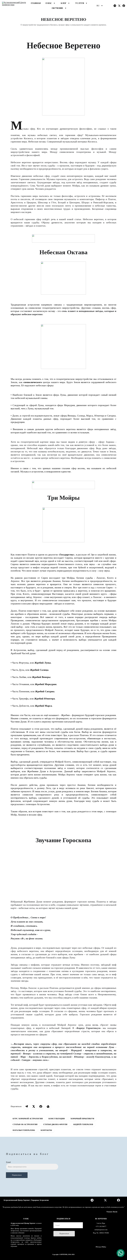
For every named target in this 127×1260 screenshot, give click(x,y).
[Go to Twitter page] (120, 5)
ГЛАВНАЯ (36, 3)
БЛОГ (63, 3)
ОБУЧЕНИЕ (57, 8)
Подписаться (16, 1175)
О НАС (49, 3)
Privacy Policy (101, 1247)
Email (8, 1162)
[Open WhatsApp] (121, 1253)
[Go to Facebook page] (124, 5)
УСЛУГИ (79, 3)
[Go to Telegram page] (116, 5)
